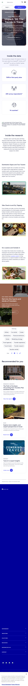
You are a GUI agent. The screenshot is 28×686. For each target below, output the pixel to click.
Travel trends (8, 346)
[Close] (26, 674)
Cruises (21, 332)
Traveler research (19, 346)
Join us (19, 7)
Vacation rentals (14, 349)
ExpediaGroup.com (8, 660)
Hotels (7, 339)
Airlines (7, 332)
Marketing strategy (17, 339)
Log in (7, 7)
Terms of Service (15, 684)
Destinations (7, 335)
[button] (14, 398)
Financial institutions (18, 335)
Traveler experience (19, 342)
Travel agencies (7, 342)
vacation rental (15, 256)
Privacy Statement (6, 684)
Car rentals (14, 332)
